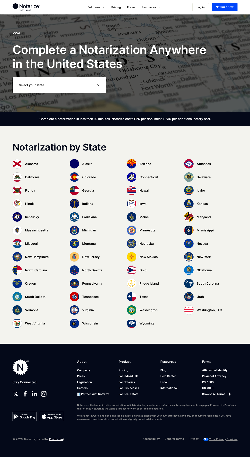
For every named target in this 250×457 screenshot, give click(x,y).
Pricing (116, 7)
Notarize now (225, 7)
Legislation (84, 382)
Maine (144, 217)
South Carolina (208, 283)
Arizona (145, 164)
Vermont (31, 310)
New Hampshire (37, 257)
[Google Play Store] (24, 416)
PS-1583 (208, 382)
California (32, 177)
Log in (200, 7)
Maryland (204, 217)
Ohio (142, 270)
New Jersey (91, 257)
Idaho (201, 190)
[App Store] (52, 416)
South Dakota (35, 297)
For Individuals (128, 376)
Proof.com (56, 439)
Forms (131, 7)
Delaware (204, 177)
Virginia (88, 310)
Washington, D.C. (210, 310)
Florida (30, 190)
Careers (82, 388)
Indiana (87, 204)
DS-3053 (208, 388)
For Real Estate (128, 394)
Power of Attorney (214, 376)
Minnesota (147, 230)
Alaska (87, 164)
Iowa (142, 204)
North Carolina (36, 270)
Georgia (88, 190)
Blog (163, 370)
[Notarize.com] (20, 367)
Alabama (31, 164)
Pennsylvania (92, 283)
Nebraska (146, 244)
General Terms (174, 438)
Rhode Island (149, 283)
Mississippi (205, 230)
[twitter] (15, 394)
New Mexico (148, 257)
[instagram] (44, 394)
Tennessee (90, 297)
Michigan (89, 230)
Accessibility (151, 438)
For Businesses (129, 388)
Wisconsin (90, 323)
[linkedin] (34, 394)
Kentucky (32, 217)
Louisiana (89, 217)
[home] (35, 7)
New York (204, 257)
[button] (96, 7)
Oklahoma (204, 270)
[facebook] (25, 394)
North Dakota (92, 270)
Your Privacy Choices (223, 439)
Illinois (30, 204)
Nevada (202, 244)
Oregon (30, 283)
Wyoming (146, 323)
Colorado (89, 177)
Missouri (31, 244)
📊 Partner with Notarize (93, 394)
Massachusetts (36, 230)
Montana (89, 244)
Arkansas (204, 164)
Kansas (202, 204)
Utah (200, 297)
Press (81, 376)
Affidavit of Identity (215, 370)
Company (83, 370)
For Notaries (127, 382)
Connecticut (148, 177)
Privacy (194, 438)
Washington (148, 310)
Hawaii (144, 190)
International (169, 388)
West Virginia (35, 323)
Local (164, 382)
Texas (143, 297)
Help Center (168, 376)
